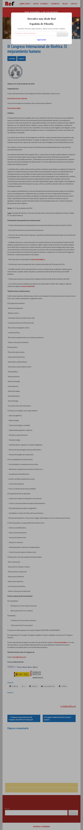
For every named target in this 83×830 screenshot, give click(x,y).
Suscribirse (62, 34)
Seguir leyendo (41, 40)
